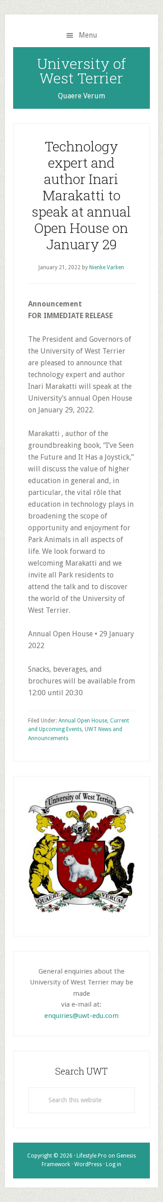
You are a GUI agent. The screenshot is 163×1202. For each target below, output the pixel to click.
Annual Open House (82, 720)
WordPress (88, 1164)
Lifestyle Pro (92, 1156)
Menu (88, 35)
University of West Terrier (81, 70)
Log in (113, 1164)
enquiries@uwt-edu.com (81, 1016)
